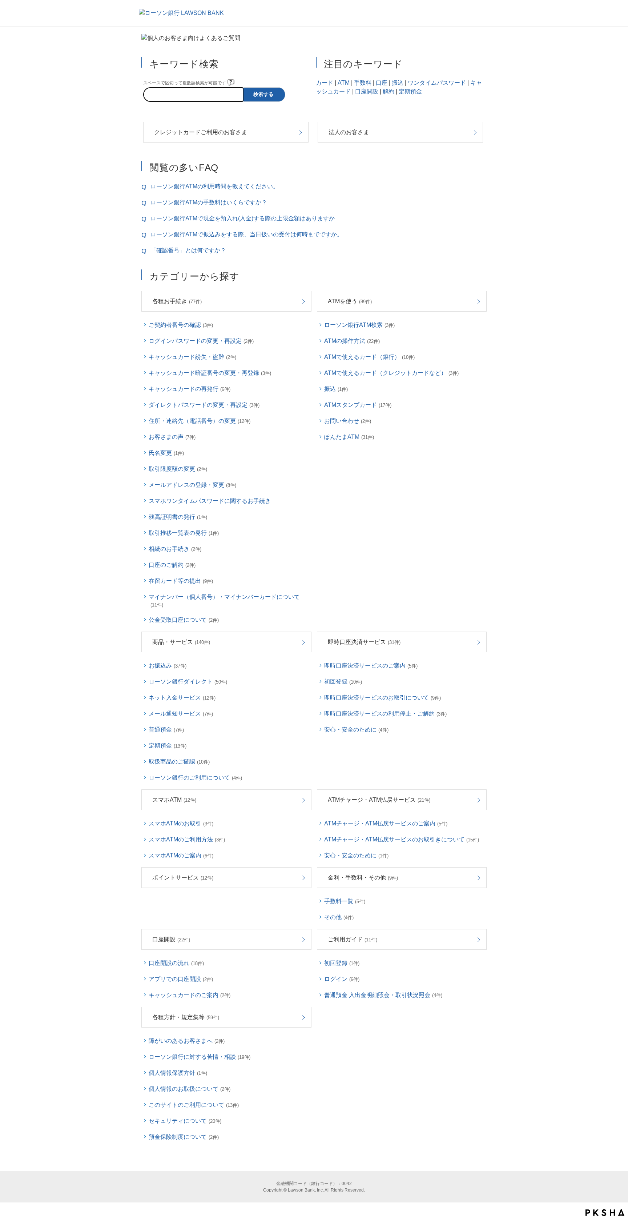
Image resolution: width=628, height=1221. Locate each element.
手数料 (362, 83)
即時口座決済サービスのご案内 (371, 665)
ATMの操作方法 (352, 341)
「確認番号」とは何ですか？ (188, 250)
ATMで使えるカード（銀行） (369, 357)
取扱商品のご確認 (179, 761)
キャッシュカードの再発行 (189, 389)
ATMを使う (350, 301)
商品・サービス (181, 642)
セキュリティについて (185, 1121)
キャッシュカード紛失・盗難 (192, 357)
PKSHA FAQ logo (604, 1212)
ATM (344, 83)
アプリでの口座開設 (181, 979)
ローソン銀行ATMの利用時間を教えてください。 (214, 186)
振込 (397, 83)
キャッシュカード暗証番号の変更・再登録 (210, 373)
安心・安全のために (356, 729)
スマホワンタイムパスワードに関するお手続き (210, 501)
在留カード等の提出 (181, 581)
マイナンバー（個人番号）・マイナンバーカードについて (224, 601)
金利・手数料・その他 (363, 877)
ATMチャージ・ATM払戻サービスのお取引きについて (401, 839)
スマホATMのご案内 (181, 855)
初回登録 (343, 681)
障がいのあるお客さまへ (187, 1041)
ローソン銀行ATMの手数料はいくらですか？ (208, 202)
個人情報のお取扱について (189, 1089)
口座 (381, 83)
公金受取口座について (184, 620)
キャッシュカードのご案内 (189, 995)
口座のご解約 (172, 565)
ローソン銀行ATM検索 (359, 325)
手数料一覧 (344, 901)
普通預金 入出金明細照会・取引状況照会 (383, 995)
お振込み (167, 665)
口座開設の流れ (176, 963)
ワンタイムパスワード (437, 83)
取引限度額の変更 (178, 469)
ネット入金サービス (182, 697)
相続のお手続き (175, 549)
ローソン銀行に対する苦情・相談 (199, 1057)
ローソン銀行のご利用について (195, 777)
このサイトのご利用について (194, 1105)
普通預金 (166, 729)
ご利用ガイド (352, 939)
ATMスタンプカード (357, 405)
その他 (339, 917)
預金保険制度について (184, 1137)
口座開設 (366, 91)
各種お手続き (177, 301)
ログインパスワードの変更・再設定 (201, 341)
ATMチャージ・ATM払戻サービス (379, 800)
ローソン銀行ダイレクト (188, 681)
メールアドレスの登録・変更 (192, 485)
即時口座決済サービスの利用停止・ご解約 (385, 713)
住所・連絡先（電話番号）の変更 (199, 421)
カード (324, 83)
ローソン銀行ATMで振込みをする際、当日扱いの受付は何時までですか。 (246, 234)
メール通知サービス (181, 713)
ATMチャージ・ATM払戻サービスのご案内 (385, 823)
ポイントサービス (182, 877)
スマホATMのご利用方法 (187, 839)
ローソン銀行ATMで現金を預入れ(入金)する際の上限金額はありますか (242, 218)
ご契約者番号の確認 (181, 325)
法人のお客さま (349, 132)
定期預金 (410, 91)
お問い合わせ (347, 421)
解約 (388, 91)
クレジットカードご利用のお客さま (200, 132)
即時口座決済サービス (364, 642)
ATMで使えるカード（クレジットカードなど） (391, 373)
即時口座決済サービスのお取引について (382, 697)
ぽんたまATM (349, 437)
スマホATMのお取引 (181, 823)
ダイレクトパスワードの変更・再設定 (204, 405)
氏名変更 (166, 453)
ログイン (341, 979)
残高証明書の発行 (178, 517)
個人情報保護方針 (178, 1073)
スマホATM (174, 800)
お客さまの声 (172, 437)
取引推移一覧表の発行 (184, 533)
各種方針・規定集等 (185, 1017)
